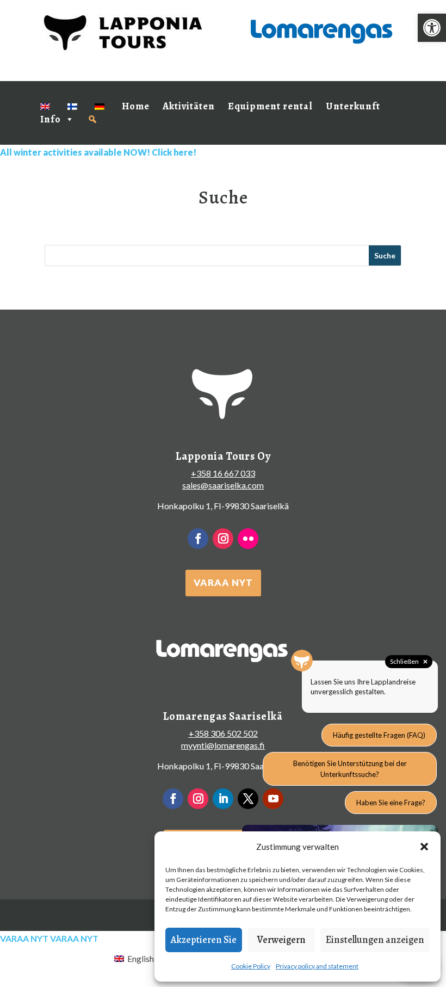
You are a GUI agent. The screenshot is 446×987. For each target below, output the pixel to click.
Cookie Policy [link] (250, 966)
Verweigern (281, 939)
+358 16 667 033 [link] (223, 473)
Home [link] (136, 106)
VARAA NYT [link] (223, 582)
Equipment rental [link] (270, 106)
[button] (424, 846)
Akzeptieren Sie (204, 939)
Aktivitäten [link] (189, 106)
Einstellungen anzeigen (375, 939)
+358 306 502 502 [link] (223, 733)
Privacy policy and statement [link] (317, 966)
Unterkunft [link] (353, 106)
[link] (432, 28)
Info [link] (50, 119)
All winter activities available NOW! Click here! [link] (98, 152)
